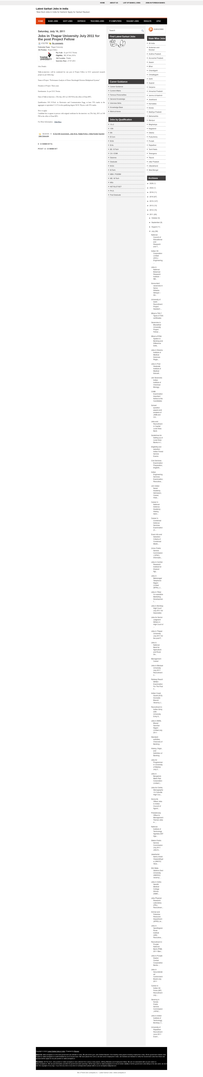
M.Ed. (112, 166)
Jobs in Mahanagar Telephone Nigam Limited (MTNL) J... (156, 582)
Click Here (57, 122)
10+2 (112, 124)
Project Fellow (88, 134)
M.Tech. (113, 170)
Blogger (76, 1051)
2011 (151, 214)
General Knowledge (117, 99)
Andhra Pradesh (155, 54)
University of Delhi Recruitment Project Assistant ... (156, 304)
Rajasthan (152, 145)
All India (152, 43)
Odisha (151, 132)
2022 (151, 188)
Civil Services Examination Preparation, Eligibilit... (157, 464)
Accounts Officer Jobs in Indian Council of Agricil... (156, 803)
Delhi (151, 79)
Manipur (152, 120)
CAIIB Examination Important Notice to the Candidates (157, 396)
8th (111, 132)
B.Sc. (112, 145)
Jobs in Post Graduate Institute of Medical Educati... (156, 368)
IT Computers (115, 21)
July (153, 231)
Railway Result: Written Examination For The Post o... (157, 684)
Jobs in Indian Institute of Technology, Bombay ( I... (157, 1019)
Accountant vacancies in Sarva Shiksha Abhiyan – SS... (157, 289)
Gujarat (151, 83)
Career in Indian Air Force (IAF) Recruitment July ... (156, 990)
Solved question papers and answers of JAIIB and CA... (156, 411)
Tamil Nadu (153, 149)
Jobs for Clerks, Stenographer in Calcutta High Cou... (157, 791)
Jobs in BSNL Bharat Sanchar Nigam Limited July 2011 (156, 727)
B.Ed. (112, 141)
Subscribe (159, 29)
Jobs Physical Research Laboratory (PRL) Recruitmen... (157, 903)
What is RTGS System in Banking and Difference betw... (157, 341)
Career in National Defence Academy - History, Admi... (156, 508)
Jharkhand (153, 99)
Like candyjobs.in (91, 1072)
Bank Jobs (53, 21)
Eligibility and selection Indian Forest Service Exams (157, 451)
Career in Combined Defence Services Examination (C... (157, 524)
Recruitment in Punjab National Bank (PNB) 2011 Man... (156, 946)
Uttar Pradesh (154, 161)
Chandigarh (153, 70)
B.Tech (55, 134)
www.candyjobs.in (120, 1072)
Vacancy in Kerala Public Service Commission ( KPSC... (157, 1005)
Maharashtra (153, 116)
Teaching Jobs (97, 21)
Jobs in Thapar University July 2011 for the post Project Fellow (69, 37)
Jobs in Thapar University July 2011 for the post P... (157, 634)
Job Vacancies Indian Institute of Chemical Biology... (156, 382)
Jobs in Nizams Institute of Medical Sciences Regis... (157, 355)
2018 (151, 192)
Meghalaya (153, 124)
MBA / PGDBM (115, 174)
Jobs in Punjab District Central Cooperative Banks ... (157, 960)
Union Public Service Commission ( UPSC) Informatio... (157, 553)
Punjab (95, 134)
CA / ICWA (114, 153)
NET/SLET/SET (116, 186)
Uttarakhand (153, 166)
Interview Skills (115, 103)
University (45, 136)
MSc (111, 182)
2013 (151, 205)
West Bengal (153, 170)
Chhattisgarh (153, 74)
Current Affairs (115, 90)
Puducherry (153, 137)
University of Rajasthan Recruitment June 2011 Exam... (156, 1032)
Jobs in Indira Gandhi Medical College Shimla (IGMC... (156, 888)
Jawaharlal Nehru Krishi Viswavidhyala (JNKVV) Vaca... (157, 859)
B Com (112, 137)
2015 (151, 201)
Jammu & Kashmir (155, 95)
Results (147, 21)
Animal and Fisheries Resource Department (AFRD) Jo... (156, 916)
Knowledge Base (116, 107)
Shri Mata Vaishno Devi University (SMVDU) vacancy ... (157, 873)
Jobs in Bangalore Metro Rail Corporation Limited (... (156, 778)
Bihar (151, 66)
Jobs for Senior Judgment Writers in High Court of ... (157, 622)
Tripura (151, 157)
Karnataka (152, 103)
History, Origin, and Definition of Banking (156, 752)
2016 (151, 196)
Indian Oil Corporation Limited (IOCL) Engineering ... (157, 257)
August (154, 227)
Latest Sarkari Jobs (105, 1072)
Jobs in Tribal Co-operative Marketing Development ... (157, 596)
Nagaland (152, 128)
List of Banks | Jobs (131, 3)
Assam (151, 62)
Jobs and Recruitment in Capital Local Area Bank (156, 426)
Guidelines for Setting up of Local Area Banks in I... (157, 438)
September (155, 222)
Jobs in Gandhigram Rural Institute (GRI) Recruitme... (157, 931)
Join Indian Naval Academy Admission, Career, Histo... (156, 492)
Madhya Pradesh (155, 112)
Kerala (151, 108)
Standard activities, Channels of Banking (156, 740)
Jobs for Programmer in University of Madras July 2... (157, 764)
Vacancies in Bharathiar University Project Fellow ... (156, 327)
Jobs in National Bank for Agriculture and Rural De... (156, 648)
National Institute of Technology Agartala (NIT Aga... (157, 831)
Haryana (152, 87)
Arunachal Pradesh (156, 58)
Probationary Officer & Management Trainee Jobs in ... (157, 817)
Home (102, 3)
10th (111, 128)
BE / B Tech (114, 149)
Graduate (113, 161)
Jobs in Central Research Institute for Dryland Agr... (157, 566)
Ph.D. (112, 190)
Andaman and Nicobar (154, 48)
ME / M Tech (114, 178)
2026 (151, 183)
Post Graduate (115, 195)
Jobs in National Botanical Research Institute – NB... (156, 273)
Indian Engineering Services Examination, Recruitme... (157, 477)
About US (114, 3)
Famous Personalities (118, 95)
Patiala (80, 134)
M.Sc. (76, 134)
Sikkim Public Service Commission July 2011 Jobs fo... (157, 845)
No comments (57, 43)
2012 (151, 210)
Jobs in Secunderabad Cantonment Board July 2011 (157, 975)
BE (59, 134)
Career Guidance (116, 86)
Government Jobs (67, 134)
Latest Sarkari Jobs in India (52, 8)
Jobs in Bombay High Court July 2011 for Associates (157, 609)
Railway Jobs (132, 21)
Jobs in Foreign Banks (155, 3)
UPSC (158, 21)
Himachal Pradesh (156, 91)
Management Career (156, 659)
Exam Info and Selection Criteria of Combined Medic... (156, 539)
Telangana (153, 153)
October (154, 218)
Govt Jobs (67, 21)
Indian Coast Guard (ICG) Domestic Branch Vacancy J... (156, 698)
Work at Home (115, 111)
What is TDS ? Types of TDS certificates (157, 315)
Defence (81, 21)
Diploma (113, 157)
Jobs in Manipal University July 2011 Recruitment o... (157, 670)
